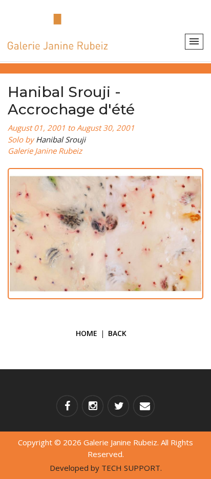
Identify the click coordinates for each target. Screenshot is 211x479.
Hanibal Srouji (61, 139)
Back (117, 333)
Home (86, 333)
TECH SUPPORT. (131, 468)
